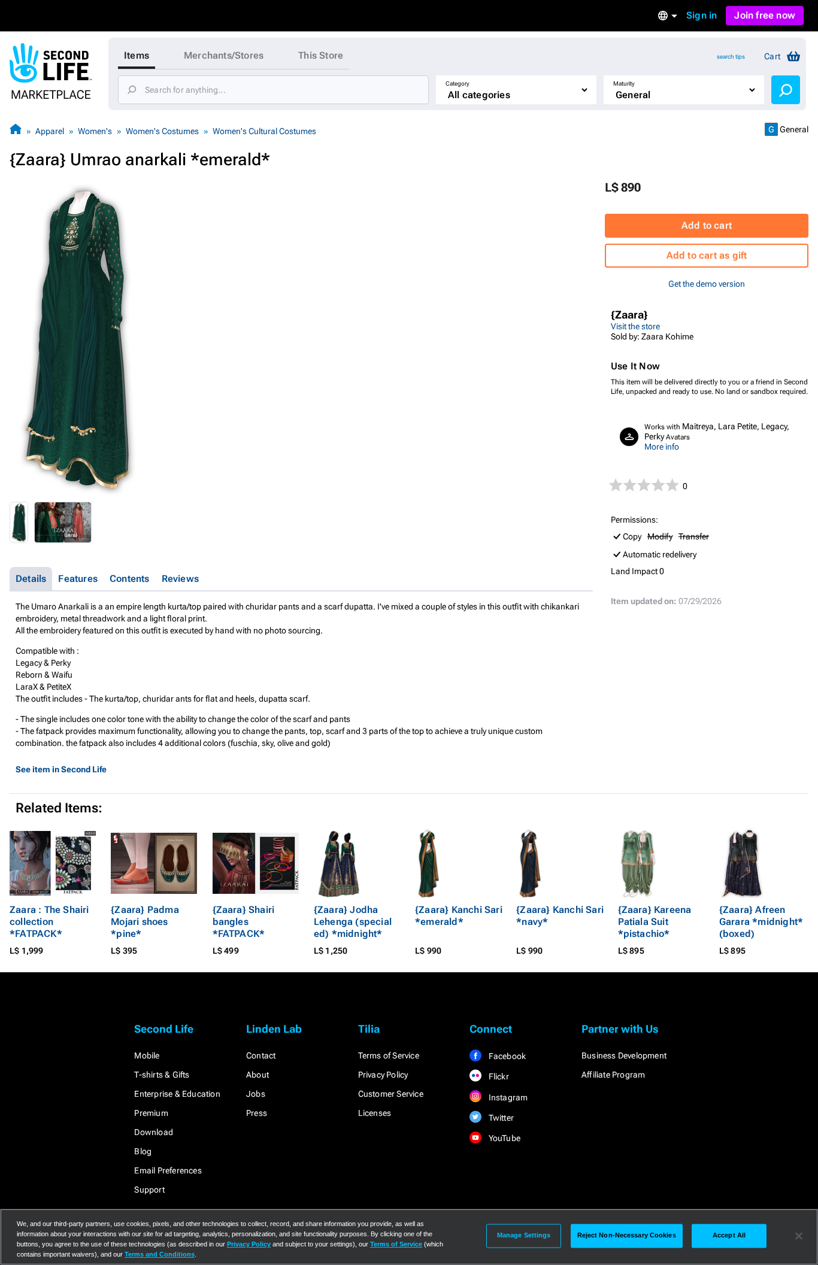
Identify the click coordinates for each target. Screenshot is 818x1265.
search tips (731, 56)
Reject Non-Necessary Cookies (626, 1235)
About (257, 1074)
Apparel (49, 131)
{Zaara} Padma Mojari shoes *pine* (145, 921)
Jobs (255, 1094)
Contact (260, 1055)
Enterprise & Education (177, 1094)
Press (256, 1113)
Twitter (500, 1118)
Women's (95, 131)
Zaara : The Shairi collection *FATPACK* (49, 921)
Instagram (507, 1097)
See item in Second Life (61, 769)
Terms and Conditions (160, 1254)
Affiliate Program (613, 1074)
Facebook (506, 1056)
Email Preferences (167, 1170)
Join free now (764, 15)
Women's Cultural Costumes (264, 131)
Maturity (624, 83)
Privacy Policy (383, 1074)
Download (153, 1132)
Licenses (375, 1113)
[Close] (799, 1235)
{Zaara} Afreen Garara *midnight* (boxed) (761, 921)
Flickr (497, 1076)
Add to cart (706, 225)
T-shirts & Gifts (161, 1074)
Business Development (623, 1055)
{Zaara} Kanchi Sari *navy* (560, 915)
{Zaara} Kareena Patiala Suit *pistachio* (655, 921)
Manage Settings (524, 1235)
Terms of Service (388, 1055)
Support (149, 1189)
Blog (143, 1151)
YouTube (503, 1138)
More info (661, 446)
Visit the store (635, 326)
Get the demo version (706, 284)
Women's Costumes (162, 131)
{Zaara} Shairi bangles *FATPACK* (244, 921)
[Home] (16, 130)
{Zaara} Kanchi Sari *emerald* (458, 915)
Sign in (701, 15)
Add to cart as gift (706, 255)
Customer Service (390, 1094)
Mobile (146, 1055)
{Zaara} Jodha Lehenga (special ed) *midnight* (353, 921)
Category (457, 83)
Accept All (729, 1235)
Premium (151, 1113)
